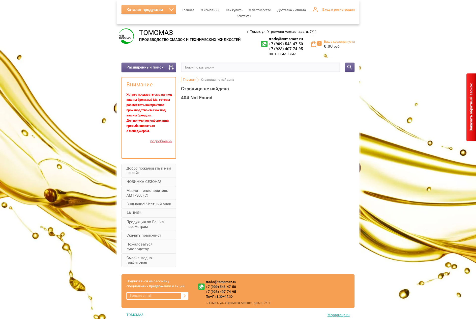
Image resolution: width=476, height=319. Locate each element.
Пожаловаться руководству (139, 246)
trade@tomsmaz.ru (286, 38)
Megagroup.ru (338, 315)
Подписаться (184, 296)
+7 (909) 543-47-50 (286, 43)
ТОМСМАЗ (156, 33)
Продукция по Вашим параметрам (145, 224)
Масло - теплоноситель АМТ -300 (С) (147, 193)
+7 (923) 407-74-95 (286, 48)
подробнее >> (161, 141)
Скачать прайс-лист (143, 235)
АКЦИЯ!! (133, 213)
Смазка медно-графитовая (139, 260)
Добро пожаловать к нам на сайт (148, 170)
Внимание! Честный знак (148, 204)
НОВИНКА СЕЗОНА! (143, 181)
